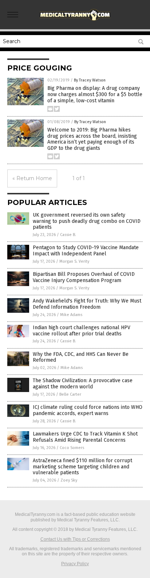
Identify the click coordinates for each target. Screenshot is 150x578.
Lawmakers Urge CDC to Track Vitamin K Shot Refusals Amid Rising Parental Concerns (85, 437)
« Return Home (32, 178)
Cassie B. (68, 234)
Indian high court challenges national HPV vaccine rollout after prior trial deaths (81, 330)
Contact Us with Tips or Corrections (75, 539)
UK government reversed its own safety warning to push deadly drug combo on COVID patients (87, 221)
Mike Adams (71, 314)
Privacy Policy (75, 563)
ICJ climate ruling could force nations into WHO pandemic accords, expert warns (87, 410)
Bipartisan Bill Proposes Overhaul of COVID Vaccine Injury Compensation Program (84, 277)
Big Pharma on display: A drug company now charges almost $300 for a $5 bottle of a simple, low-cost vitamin (94, 94)
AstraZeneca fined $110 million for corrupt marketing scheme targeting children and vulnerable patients (82, 466)
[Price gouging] (75, 21)
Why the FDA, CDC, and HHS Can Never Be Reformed (81, 357)
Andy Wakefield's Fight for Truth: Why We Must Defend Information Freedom (87, 304)
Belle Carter (70, 394)
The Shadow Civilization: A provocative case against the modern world (83, 383)
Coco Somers (72, 447)
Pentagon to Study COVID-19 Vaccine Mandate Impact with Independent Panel (86, 250)
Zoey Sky (68, 480)
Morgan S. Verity (74, 261)
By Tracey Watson (90, 80)
